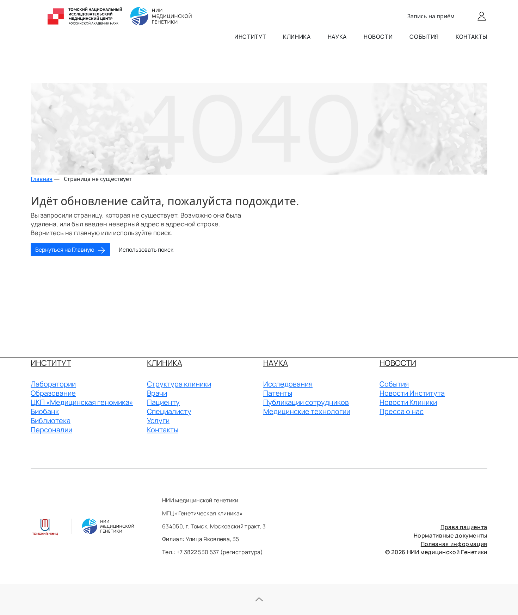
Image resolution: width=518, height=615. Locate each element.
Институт (250, 36)
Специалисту (169, 411)
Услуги (158, 420)
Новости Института (412, 393)
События (423, 36)
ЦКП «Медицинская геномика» (82, 402)
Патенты (277, 393)
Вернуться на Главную (65, 249)
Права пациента (463, 527)
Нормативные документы (450, 535)
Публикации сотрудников (306, 402)
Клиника (296, 36)
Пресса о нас (402, 411)
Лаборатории (53, 384)
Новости (378, 36)
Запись (431, 16)
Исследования (288, 384)
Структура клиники (179, 384)
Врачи (157, 393)
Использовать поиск (146, 249)
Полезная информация (454, 544)
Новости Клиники (408, 402)
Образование (53, 393)
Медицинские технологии (306, 411)
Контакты (471, 36)
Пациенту (163, 402)
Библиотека (50, 420)
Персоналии (51, 429)
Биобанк (45, 411)
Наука (337, 36)
